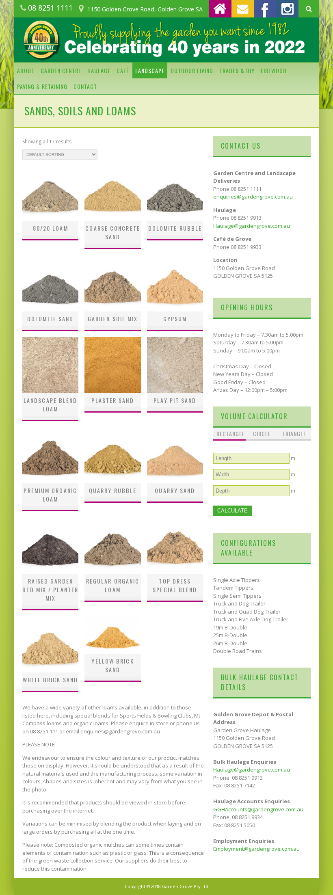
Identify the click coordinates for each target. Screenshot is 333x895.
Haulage (98, 70)
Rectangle (229, 433)
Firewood (274, 70)
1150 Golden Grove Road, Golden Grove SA (145, 9)
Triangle (294, 433)
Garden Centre (61, 70)
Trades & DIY (237, 70)
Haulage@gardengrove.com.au (251, 225)
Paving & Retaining (42, 86)
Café (123, 70)
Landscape (149, 70)
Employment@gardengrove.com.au (256, 848)
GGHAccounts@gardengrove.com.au (258, 809)
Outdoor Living (192, 70)
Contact (85, 86)
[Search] (308, 9)
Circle (262, 433)
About (26, 70)
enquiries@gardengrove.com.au (253, 196)
